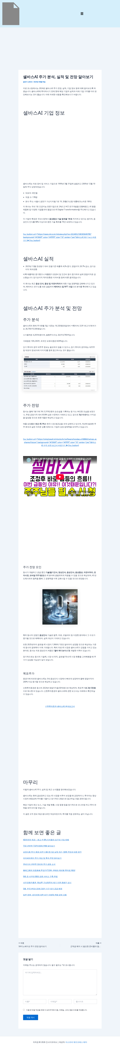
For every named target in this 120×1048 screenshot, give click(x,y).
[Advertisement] (60, 52)
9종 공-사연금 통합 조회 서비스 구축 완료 (40, 876)
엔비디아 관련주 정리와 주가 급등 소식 (39, 864)
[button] (82, 13)
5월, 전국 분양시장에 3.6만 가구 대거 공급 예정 (42, 888)
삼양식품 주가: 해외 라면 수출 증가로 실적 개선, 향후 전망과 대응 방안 (52, 852)
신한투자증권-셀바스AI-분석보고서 (60, 706)
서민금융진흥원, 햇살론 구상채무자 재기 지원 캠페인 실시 (47, 882)
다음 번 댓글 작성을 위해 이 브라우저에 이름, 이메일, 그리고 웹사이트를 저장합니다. (56, 1010)
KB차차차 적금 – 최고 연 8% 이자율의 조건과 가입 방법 (46, 839)
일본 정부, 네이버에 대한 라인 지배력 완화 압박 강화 (45, 895)
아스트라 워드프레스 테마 (76, 1042)
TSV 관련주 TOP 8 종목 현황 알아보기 (39, 846)
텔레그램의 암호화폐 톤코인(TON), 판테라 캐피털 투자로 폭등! (49, 870)
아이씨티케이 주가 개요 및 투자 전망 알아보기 (42, 858)
